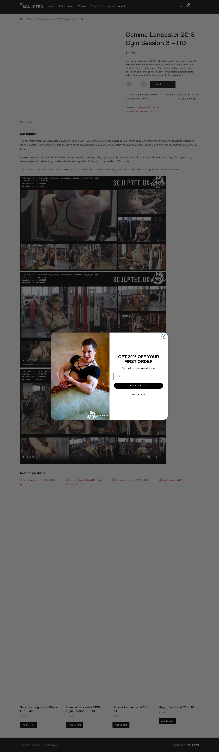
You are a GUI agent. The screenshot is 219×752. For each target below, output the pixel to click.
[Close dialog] (164, 336)
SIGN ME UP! (139, 385)
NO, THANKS (139, 395)
